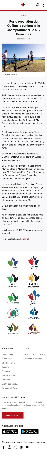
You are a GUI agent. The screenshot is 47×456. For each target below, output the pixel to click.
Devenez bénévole (9, 388)
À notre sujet (7, 358)
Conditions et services (33, 358)
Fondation (6, 371)
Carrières (6, 379)
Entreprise (7, 348)
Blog (23, 16)
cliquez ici (24, 238)
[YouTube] (27, 447)
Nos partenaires (8, 375)
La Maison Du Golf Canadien (9, 364)
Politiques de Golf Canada (34, 354)
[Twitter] (15, 447)
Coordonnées (7, 354)
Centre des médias (10, 383)
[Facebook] (3, 447)
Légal (26, 348)
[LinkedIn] (21, 447)
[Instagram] (9, 447)
